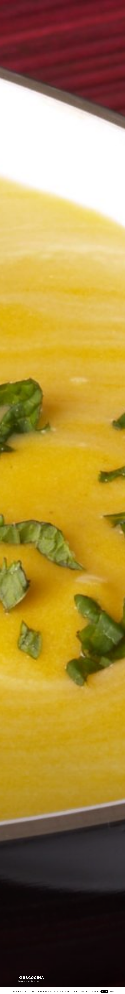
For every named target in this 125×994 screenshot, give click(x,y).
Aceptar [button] (104, 991)
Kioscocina (31, 978)
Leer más (112, 991)
